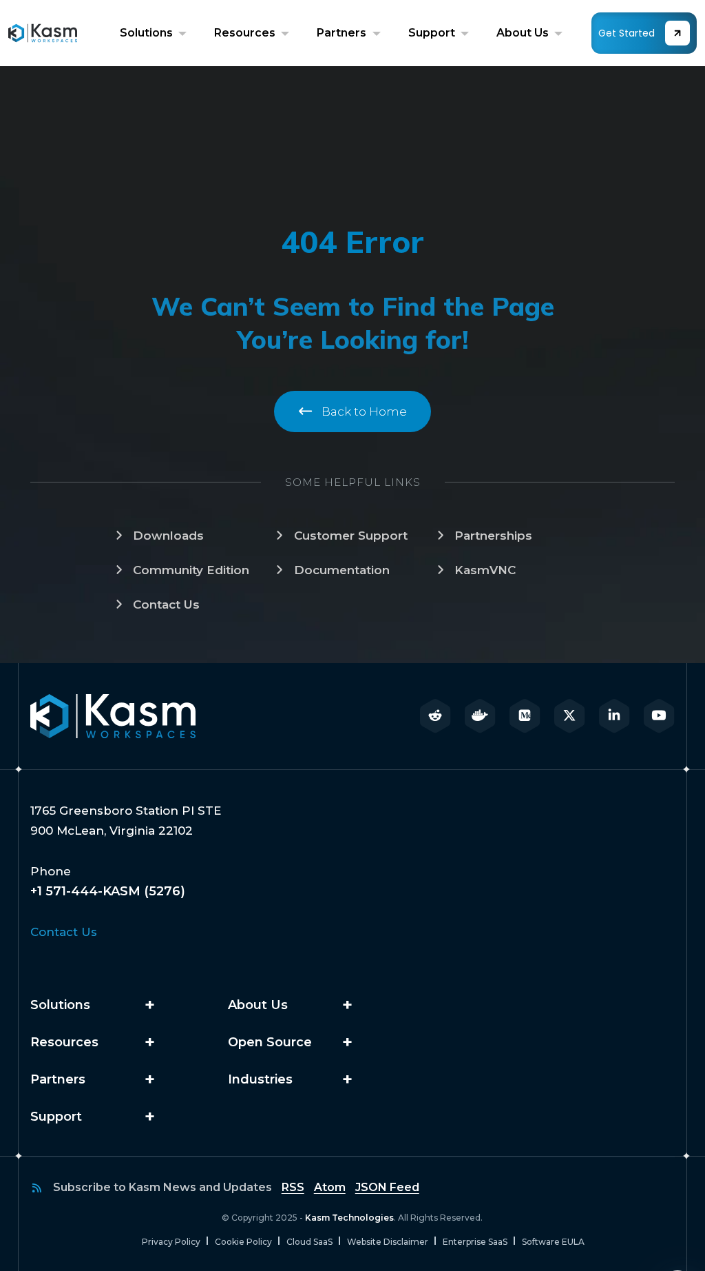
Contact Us (166, 604)
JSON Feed (387, 1187)
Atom (330, 1187)
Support (433, 32)
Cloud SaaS (309, 1242)
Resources (246, 32)
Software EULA (553, 1242)
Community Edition (191, 570)
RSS (293, 1187)
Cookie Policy (243, 1242)
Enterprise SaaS (475, 1242)
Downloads (168, 535)
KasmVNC (485, 570)
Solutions (148, 32)
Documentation (341, 570)
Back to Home (363, 411)
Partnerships (493, 535)
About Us (523, 32)
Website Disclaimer (387, 1242)
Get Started (626, 33)
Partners (343, 32)
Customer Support (350, 535)
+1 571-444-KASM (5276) (107, 891)
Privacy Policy (171, 1242)
